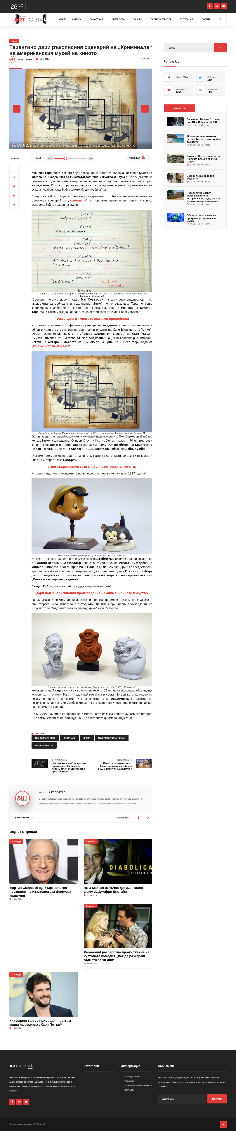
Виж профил (22, 818)
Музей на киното (44, 745)
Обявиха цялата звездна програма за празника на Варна (201, 218)
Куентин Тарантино (45, 738)
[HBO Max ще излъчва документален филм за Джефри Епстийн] (118, 861)
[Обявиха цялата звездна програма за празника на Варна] (175, 217)
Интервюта (118, 19)
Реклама (129, 1081)
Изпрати (217, 1099)
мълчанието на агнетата (111, 738)
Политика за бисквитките (138, 1085)
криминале (69, 738)
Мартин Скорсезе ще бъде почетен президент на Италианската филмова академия (40, 891)
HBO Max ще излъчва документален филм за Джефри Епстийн (113, 889)
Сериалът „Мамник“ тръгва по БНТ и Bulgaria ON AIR (203, 120)
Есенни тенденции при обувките (200, 177)
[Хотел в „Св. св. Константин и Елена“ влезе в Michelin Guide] (175, 158)
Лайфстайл (96, 19)
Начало (62, 19)
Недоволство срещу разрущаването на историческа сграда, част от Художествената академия (203, 197)
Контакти (129, 1090)
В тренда (16, 841)
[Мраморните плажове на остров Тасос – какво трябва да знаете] (175, 138)
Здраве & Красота (161, 19)
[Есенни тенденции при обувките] (175, 178)
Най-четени (179, 108)
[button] (15, 144)
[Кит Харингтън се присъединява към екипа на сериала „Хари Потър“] (43, 994)
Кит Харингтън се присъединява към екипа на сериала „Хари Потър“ (40, 1022)
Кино (14, 41)
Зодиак (206, 19)
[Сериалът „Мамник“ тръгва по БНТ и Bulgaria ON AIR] (175, 121)
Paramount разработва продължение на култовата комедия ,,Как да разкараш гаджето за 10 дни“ (116, 956)
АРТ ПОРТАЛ (57, 792)
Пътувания (187, 19)
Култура (76, 19)
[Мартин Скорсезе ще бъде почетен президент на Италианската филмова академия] (43, 861)
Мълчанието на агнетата (51, 346)
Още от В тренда (23, 832)
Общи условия (132, 1076)
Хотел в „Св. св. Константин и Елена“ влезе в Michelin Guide (204, 159)
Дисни (87, 738)
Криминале (78, 200)
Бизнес (138, 19)
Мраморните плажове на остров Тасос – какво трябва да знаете (204, 139)
